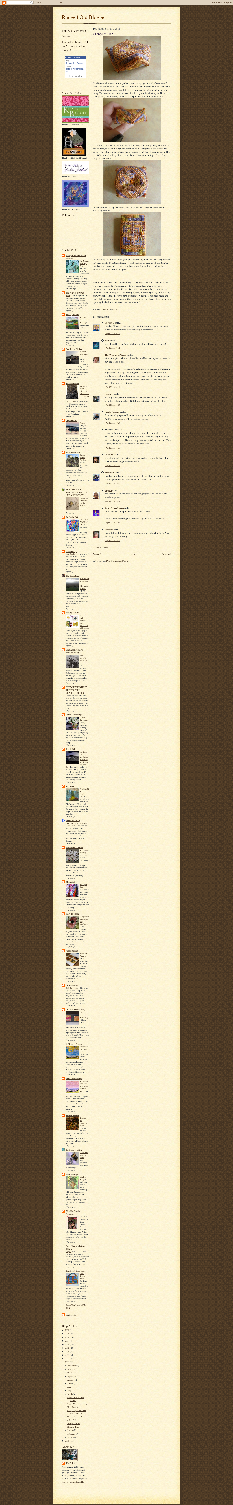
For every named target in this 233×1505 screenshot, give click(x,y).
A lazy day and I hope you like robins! (76, 1412)
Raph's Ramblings (74, 1078)
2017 (67, 1340)
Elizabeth (109, 472)
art (67, 71)
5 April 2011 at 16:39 (112, 483)
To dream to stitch (74, 1149)
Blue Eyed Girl (72, 612)
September (72, 1376)
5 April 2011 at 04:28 (112, 333)
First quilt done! (83, 885)
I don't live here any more (84, 1155)
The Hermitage (72, 575)
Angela (108, 490)
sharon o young (72, 913)
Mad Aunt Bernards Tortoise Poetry (74, 651)
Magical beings (83, 1178)
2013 (67, 1355)
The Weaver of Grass (75, 292)
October (71, 1372)
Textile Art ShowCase (75, 1270)
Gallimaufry (71, 551)
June (69, 1386)
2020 (67, 1330)
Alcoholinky (71, 881)
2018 (67, 1337)
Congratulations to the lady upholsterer (84, 920)
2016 (67, 1344)
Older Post (166, 553)
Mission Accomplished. (77, 1416)
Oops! (68, 1251)
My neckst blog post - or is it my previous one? (84, 1086)
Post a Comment (102, 547)
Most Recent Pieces (82, 1276)
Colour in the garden (84, 718)
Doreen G (109, 322)
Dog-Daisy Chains (74, 349)
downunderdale (72, 383)
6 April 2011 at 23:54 (112, 501)
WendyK (109, 529)
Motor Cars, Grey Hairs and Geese (84, 659)
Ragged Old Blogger (84, 16)
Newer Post (98, 553)
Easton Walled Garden (83, 457)
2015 (67, 1347)
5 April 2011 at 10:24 (112, 423)
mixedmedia (78, 69)
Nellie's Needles (72, 1115)
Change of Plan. (73, 1423)
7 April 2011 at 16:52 (112, 540)
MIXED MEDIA (73, 452)
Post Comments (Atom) (117, 560)
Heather (70, 1463)
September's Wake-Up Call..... (84, 1049)
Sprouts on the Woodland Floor (84, 1122)
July (69, 1383)
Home (132, 553)
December (71, 1365)
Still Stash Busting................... (84, 853)
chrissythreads (72, 985)
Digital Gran (71, 420)
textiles (69, 69)
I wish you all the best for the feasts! (84, 501)
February (71, 1433)
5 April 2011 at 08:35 (112, 405)
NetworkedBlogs (72, 57)
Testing (83, 423)
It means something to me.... (84, 354)
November (72, 1369)
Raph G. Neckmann (115, 508)
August (70, 1379)
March (70, 1430)
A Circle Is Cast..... (74, 1044)
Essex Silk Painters (84, 954)
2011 (67, 1362)
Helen (108, 340)
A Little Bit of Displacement (84, 793)
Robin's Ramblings (74, 714)
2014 (67, 1351)
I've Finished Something (84, 1015)
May (69, 1390)
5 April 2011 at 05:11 (112, 348)
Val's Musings (72, 1174)
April (69, 1394)
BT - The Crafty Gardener (73, 1213)
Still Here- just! (72, 988)
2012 (67, 1358)
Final (68, 295)
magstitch (70, 786)
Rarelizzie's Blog (73, 820)
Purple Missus (72, 950)
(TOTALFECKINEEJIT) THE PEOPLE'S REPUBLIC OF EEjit (76, 690)
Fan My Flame (72, 314)
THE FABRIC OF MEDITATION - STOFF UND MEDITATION (76, 492)
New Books (70, 554)
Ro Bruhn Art (72, 517)
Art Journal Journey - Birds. (84, 263)
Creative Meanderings (75, 1009)
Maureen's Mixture (74, 847)
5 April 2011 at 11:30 (112, 448)
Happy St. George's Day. (77, 1403)
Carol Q (109, 454)
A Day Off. (71, 1420)
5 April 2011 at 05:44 (112, 387)
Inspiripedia (67, 36)
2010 (67, 1440)
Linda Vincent (112, 411)
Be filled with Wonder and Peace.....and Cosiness (84, 621)
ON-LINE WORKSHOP (84, 522)
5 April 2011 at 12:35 (112, 465)
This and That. (73, 1426)
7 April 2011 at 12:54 (112, 522)
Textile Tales (71, 749)
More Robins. (72, 1407)
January (70, 1437)
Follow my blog (75, 76)
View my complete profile (73, 1481)
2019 (67, 1333)
